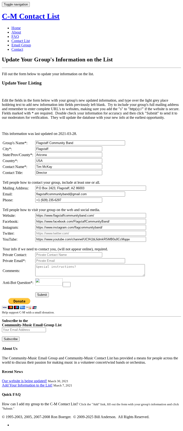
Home (16, 28)
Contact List (20, 41)
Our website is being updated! (24, 381)
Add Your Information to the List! (27, 385)
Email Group (21, 45)
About (16, 32)
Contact (17, 49)
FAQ (15, 37)
